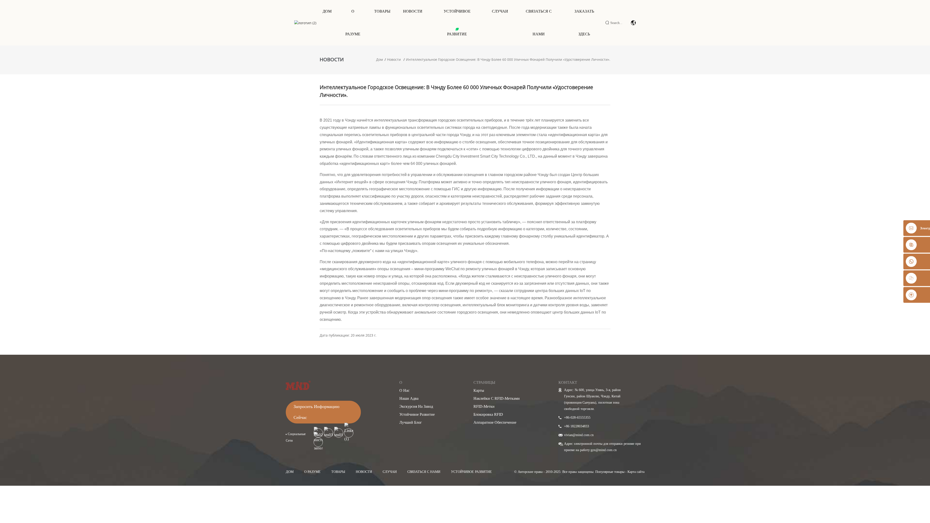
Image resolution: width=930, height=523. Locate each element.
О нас (404, 390)
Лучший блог (410, 422)
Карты (478, 390)
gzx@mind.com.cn (604, 450)
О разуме (352, 22)
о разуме (312, 472)
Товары (382, 11)
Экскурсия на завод (416, 406)
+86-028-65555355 (577, 417)
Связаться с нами (539, 22)
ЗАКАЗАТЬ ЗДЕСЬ (584, 22)
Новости (412, 11)
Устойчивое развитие (457, 22)
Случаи (500, 11)
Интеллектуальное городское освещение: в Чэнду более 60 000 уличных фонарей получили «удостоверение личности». (508, 59)
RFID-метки (484, 406)
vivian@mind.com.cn (579, 435)
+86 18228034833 (576, 426)
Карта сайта (636, 472)
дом (290, 472)
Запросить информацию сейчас (316, 412)
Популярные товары (609, 472)
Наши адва (408, 398)
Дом (327, 11)
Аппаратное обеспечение (494, 422)
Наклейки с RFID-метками (496, 398)
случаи (390, 472)
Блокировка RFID (488, 414)
